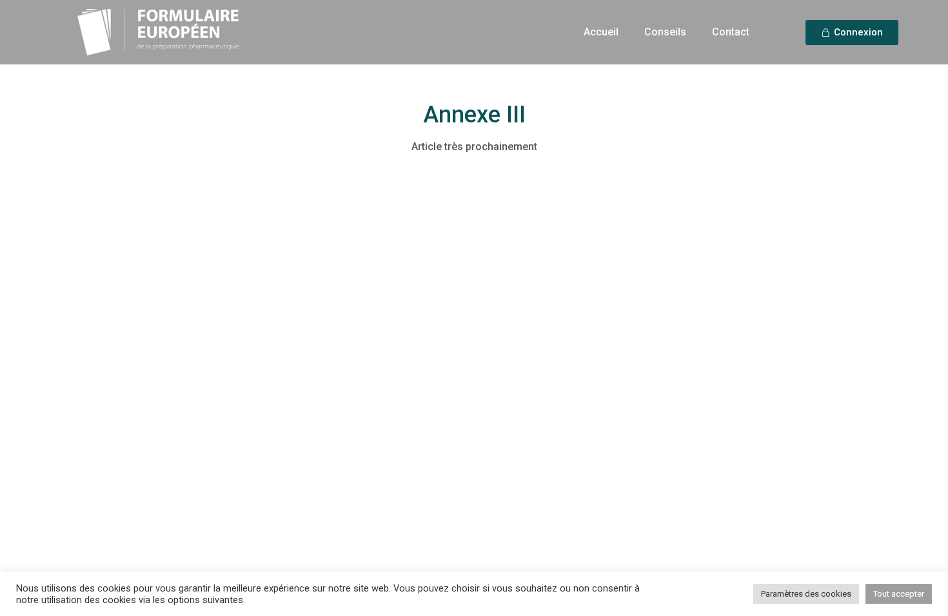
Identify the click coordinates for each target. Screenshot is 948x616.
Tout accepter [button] (898, 594)
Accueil (601, 32)
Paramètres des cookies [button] (806, 594)
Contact (730, 32)
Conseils (665, 32)
